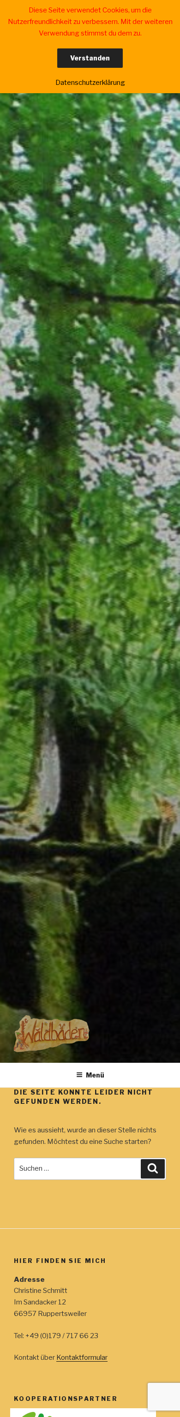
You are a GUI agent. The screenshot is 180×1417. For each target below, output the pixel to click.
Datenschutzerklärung (90, 82)
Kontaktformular (82, 1357)
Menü (95, 1075)
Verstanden (90, 58)
